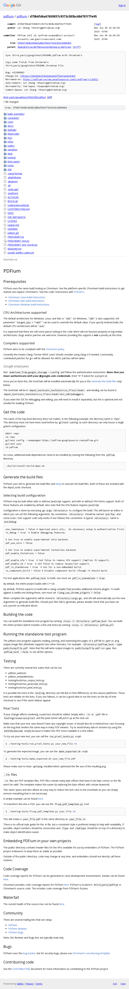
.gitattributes (14, 177)
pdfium (8, 16)
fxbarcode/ (13, 133)
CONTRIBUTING (21, 968)
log (97, 23)
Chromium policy (55, 349)
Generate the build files (103, 381)
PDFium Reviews (17, 928)
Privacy (29, 983)
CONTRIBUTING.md (19, 209)
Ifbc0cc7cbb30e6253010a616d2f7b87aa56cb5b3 (47, 76)
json (123, 983)
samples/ (12, 149)
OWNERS (13, 228)
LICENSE (12, 221)
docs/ (11, 125)
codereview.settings (18, 205)
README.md (14, 248)
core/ (10, 121)
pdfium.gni (13, 233)
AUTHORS (13, 197)
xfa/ (10, 169)
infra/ (10, 141)
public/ (11, 145)
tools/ (11, 165)
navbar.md (13, 225)
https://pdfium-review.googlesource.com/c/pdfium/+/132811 (60, 79)
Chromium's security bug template (91, 953)
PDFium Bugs (15, 932)
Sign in (122, 5)
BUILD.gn (13, 201)
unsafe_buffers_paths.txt (21, 252)
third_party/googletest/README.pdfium (24, 97)
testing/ (12, 157)
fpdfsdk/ (12, 129)
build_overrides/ (16, 114)
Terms (38, 983)
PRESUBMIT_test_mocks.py (22, 244)
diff (76, 46)
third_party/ (14, 161)
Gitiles (20, 983)
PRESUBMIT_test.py (18, 240)
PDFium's (79, 291)
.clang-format (15, 173)
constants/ (13, 118)
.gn (9, 185)
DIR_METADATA (17, 217)
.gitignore (13, 181)
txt (115, 983)
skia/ (10, 153)
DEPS (11, 213)
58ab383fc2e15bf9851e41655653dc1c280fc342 (44, 46)
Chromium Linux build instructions (26, 297)
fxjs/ (10, 137)
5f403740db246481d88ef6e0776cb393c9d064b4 (44, 42)
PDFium (12, 925)
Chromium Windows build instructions (28, 304)
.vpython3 (13, 193)
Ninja (58, 483)
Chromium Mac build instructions (26, 300)
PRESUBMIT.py (16, 236)
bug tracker (29, 953)
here (40, 798)
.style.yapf (13, 189)
